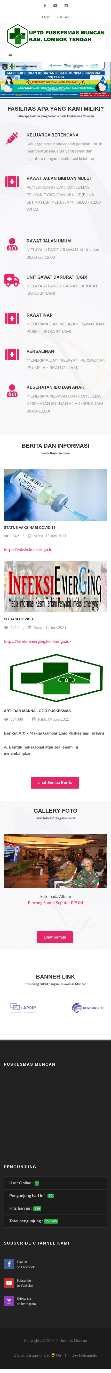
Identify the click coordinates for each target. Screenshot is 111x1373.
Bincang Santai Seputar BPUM (55, 903)
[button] (8, 80)
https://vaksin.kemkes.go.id (28, 550)
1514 (14, 628)
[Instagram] (66, 5)
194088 (16, 719)
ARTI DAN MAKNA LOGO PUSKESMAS (37, 711)
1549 (14, 536)
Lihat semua (55, 937)
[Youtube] (55, 5)
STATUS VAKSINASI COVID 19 (30, 527)
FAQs (46, 17)
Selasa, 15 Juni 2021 (49, 536)
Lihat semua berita (54, 783)
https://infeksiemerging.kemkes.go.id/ (37, 641)
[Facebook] (45, 5)
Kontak (63, 17)
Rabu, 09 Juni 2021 (53, 719)
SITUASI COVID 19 (20, 619)
